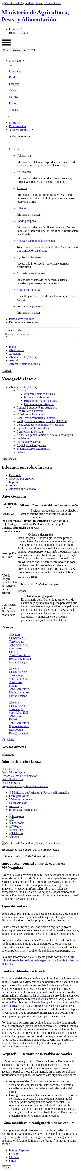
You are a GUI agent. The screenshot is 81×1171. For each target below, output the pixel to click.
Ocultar (7, 370)
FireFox (13, 1153)
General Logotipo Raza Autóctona (37, 407)
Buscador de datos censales (40, 400)
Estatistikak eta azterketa (31, 273)
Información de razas (36, 397)
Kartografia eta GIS (28, 289)
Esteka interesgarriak (29, 441)
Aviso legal (15, 806)
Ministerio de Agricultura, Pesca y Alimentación (35, 16)
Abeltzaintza (24, 172)
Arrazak (14, 360)
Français (14, 84)
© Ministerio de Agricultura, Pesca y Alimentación (39, 792)
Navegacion (9, 458)
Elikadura (22, 208)
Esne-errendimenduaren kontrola (36, 417)
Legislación (23, 438)
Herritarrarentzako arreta (23, 322)
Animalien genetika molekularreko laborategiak (45, 435)
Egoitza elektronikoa (29, 257)
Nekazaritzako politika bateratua (36, 240)
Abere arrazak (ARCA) (23, 357)
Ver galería (8, 739)
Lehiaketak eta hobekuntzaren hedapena (40, 424)
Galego (13, 96)
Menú (31, 49)
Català (13, 90)
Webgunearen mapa (21, 799)
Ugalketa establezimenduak (33, 428)
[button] (40, 50)
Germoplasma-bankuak (30, 431)
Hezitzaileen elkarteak (30, 411)
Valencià (14, 109)
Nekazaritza (24, 155)
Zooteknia (15, 353)
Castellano (15, 71)
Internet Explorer (19, 1150)
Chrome (14, 1157)
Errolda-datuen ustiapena (39, 404)
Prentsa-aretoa (17, 126)
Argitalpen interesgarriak (31, 445)
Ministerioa (15, 122)
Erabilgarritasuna (19, 796)
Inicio (12, 346)
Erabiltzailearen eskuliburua (33, 448)
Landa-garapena (26, 221)
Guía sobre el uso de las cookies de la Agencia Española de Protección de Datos (40, 960)
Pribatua (21, 452)
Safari (12, 1160)
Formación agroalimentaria (32, 306)
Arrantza (22, 188)
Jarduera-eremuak (20, 129)
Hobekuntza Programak (31, 414)
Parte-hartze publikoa (21, 319)
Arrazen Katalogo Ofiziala (24, 363)
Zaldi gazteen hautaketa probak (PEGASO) (42, 421)
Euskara (14, 103)
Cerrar (6, 1167)
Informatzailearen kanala (23, 809)
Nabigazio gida (18, 802)
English (13, 77)
